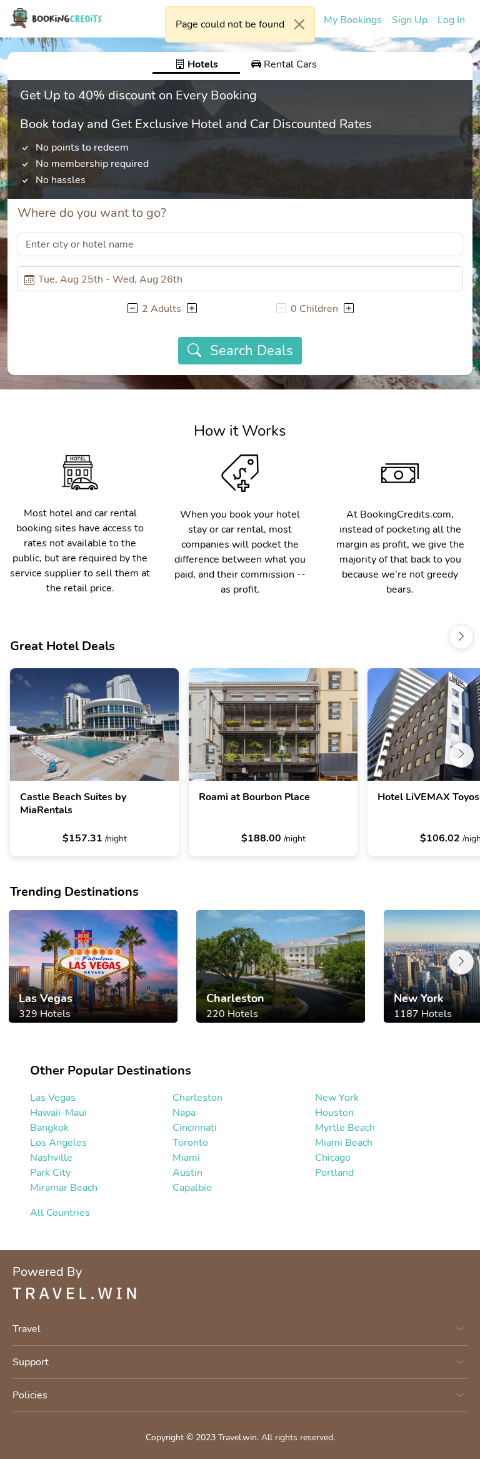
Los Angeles (58, 1143)
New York (337, 1098)
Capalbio (192, 1188)
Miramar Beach (64, 1188)
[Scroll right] (461, 636)
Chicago (333, 1158)
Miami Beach (343, 1143)
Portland (334, 1173)
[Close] (299, 24)
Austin (187, 1173)
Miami (186, 1158)
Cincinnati (194, 1128)
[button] (132, 308)
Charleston (197, 1098)
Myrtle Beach (345, 1128)
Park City (50, 1173)
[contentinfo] (56, 18)
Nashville (51, 1158)
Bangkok (49, 1128)
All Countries (60, 1213)
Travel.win (237, 1437)
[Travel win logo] (240, 1292)
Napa (184, 1113)
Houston (334, 1113)
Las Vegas (53, 1098)
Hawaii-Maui (58, 1113)
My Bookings (353, 20)
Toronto (190, 1143)
